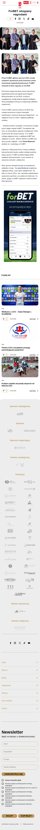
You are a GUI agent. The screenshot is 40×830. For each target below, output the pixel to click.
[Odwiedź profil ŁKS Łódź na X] (20, 643)
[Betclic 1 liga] (28, 2)
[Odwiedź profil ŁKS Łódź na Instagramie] (15, 643)
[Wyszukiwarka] (34, 2)
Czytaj (33, 319)
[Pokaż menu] (4, 3)
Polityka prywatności (28, 824)
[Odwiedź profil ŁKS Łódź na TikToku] (24, 643)
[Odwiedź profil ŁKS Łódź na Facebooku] (10, 643)
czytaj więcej (8, 785)
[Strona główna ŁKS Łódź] (20, 4)
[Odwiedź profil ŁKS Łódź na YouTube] (29, 643)
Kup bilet (26, 816)
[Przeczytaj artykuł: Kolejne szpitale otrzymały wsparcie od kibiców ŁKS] (20, 366)
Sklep (9, 816)
